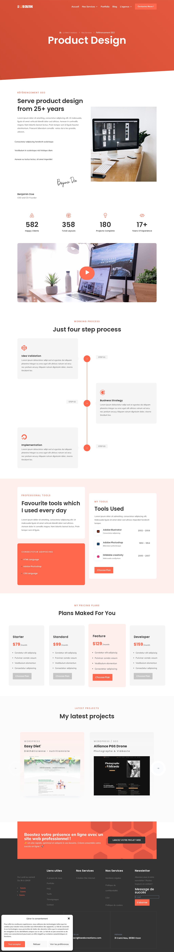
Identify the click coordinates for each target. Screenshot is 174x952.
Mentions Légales (113, 878)
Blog (114, 6)
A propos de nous (54, 878)
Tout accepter (14, 944)
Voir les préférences (59, 944)
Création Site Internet (85, 878)
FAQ (49, 888)
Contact (50, 904)
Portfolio (105, 6)
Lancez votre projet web (127, 840)
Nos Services (88, 6)
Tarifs (49, 894)
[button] (68, 918)
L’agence (124, 6)
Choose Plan (104, 570)
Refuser (36, 944)
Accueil (75, 6)
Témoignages (53, 899)
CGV (107, 898)
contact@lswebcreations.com (84, 937)
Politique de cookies (114, 905)
